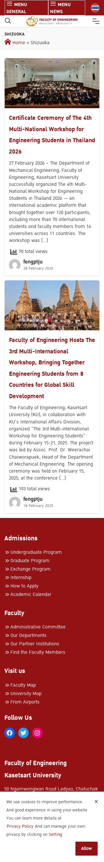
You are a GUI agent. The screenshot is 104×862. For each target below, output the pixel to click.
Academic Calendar (30, 594)
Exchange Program (30, 569)
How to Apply (24, 586)
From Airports (25, 702)
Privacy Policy (20, 826)
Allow (86, 848)
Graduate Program (29, 560)
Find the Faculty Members (37, 652)
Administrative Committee (38, 627)
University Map (26, 693)
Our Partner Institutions (34, 644)
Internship (20, 577)
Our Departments (28, 635)
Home (18, 43)
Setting (55, 834)
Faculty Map (23, 685)
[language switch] (95, 7)
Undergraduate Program (36, 552)
